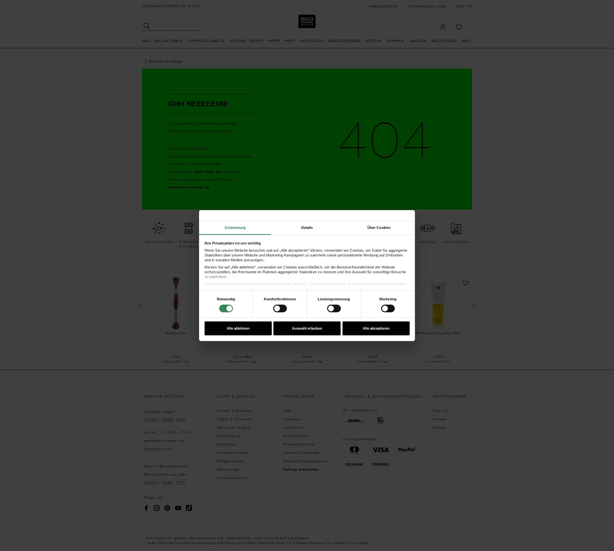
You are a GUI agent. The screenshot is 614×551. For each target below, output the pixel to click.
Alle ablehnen (238, 328)
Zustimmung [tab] (235, 227)
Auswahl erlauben (307, 328)
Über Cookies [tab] (378, 227)
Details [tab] (307, 227)
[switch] (280, 308)
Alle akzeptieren (376, 328)
